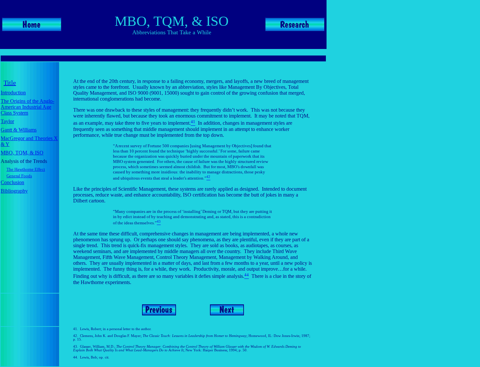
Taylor (7, 121)
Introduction (13, 92)
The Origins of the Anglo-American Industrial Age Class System (27, 107)
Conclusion (12, 182)
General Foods (19, 175)
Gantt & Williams (19, 130)
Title (10, 82)
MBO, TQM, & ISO (22, 152)
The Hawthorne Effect (26, 169)
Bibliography (14, 191)
